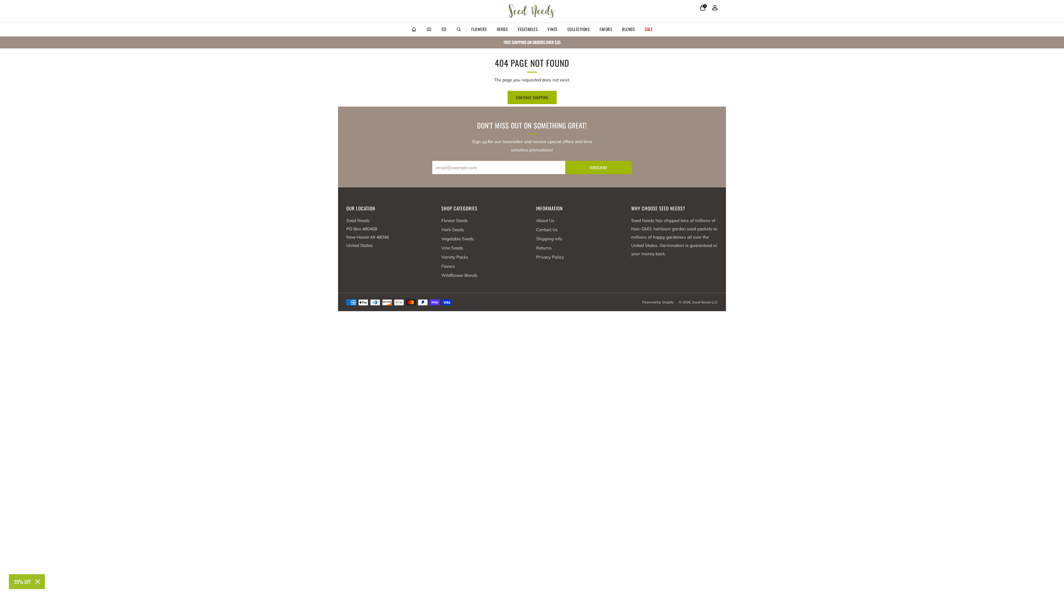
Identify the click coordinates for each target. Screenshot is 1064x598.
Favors (606, 29)
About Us (545, 220)
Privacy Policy (550, 257)
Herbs (502, 29)
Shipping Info (549, 238)
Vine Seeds (452, 248)
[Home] (413, 29)
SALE (649, 29)
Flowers (479, 29)
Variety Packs (454, 257)
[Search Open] (458, 29)
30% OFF (22, 581)
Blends (628, 29)
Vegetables (528, 29)
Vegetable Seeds (457, 238)
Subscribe (598, 167)
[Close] (37, 581)
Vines (552, 29)
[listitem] (532, 42)
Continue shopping (532, 97)
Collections (578, 29)
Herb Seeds (452, 229)
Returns (544, 248)
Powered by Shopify (658, 302)
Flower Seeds (454, 220)
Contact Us (547, 229)
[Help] (443, 29)
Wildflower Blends (459, 275)
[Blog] (428, 29)
